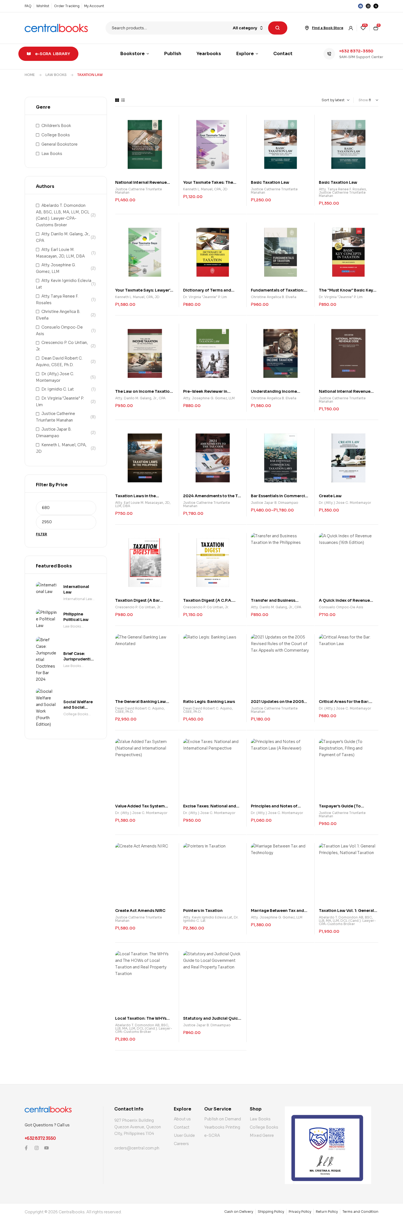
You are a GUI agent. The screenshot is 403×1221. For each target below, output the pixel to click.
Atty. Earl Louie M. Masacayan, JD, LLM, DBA (143, 504)
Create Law (330, 495)
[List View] (123, 100)
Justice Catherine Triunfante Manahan (138, 190)
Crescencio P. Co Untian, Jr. (138, 607)
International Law (77, 599)
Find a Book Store (327, 28)
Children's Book (56, 125)
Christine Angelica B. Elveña (273, 297)
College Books (55, 134)
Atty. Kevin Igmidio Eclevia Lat (207, 917)
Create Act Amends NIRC (140, 910)
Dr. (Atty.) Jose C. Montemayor (345, 503)
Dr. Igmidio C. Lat (57, 389)
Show (363, 100)
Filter (41, 534)
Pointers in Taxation (203, 910)
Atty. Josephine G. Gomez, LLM (209, 398)
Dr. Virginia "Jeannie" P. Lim (205, 297)
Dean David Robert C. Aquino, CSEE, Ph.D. (140, 710)
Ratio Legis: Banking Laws (209, 701)
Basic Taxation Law (270, 182)
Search (277, 28)
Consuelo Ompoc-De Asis (341, 607)
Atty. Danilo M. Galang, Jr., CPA (140, 398)
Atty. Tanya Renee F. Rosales (342, 189)
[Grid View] (117, 100)
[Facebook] (360, 6)
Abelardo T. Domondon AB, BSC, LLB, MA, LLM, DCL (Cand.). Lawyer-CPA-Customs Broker (347, 920)
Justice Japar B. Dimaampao (274, 503)
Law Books (56, 75)
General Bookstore (59, 144)
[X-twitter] (375, 6)
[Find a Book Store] (307, 28)
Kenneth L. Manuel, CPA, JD (205, 189)
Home (30, 75)
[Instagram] (368, 6)
